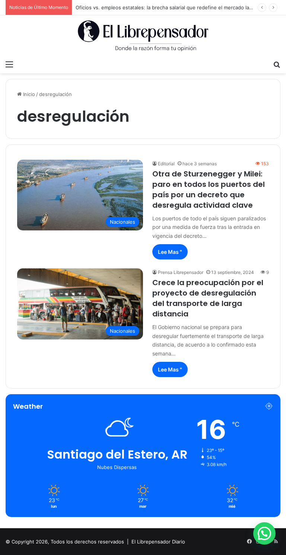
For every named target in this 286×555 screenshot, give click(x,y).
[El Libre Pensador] (143, 35)
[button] (264, 533)
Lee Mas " (170, 252)
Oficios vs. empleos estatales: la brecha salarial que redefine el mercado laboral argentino (180, 7)
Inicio (28, 94)
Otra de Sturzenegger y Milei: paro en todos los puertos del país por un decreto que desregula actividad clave (208, 189)
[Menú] (9, 64)
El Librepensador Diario (158, 542)
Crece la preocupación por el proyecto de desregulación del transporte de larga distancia (207, 298)
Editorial (166, 163)
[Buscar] (276, 64)
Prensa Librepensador (180, 272)
